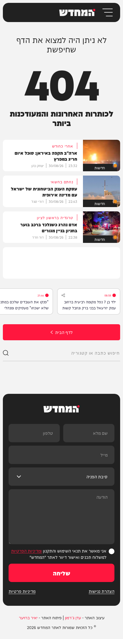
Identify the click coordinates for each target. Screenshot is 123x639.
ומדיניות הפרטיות (26, 550)
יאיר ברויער (28, 617)
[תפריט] (107, 12)
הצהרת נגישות (101, 591)
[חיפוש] (6, 353)
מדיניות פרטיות (22, 591)
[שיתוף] (63, 295)
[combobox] (64, 352)
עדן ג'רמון (73, 617)
